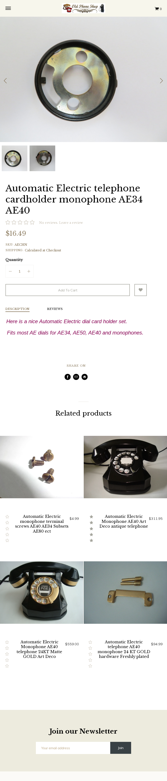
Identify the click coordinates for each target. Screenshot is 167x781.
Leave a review (71, 223)
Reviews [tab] (55, 309)
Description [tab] (17, 309)
